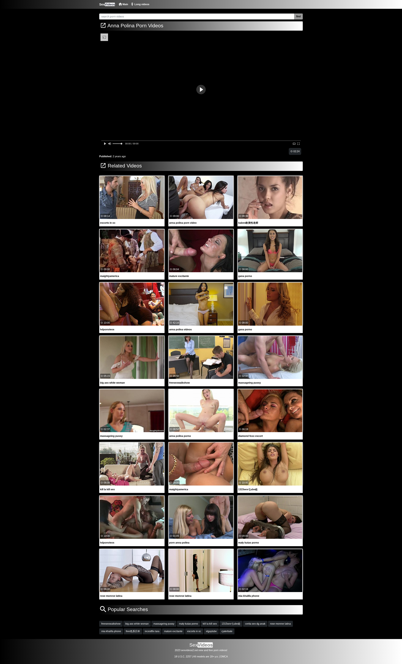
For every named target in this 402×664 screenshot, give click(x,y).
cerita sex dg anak (255, 623)
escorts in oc (194, 631)
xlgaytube (211, 631)
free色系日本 (133, 631)
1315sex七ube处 (231, 623)
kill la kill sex (210, 623)
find (298, 16)
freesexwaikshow (111, 623)
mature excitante (173, 631)
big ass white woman (137, 623)
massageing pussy (163, 623)
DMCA (224, 656)
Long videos (141, 4)
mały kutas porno (188, 623)
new (200, 650)
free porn (214, 650)
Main (125, 4)
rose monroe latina (280, 623)
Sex (107, 4)
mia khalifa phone (111, 631)
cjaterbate (226, 631)
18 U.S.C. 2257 (182, 656)
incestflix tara (152, 631)
